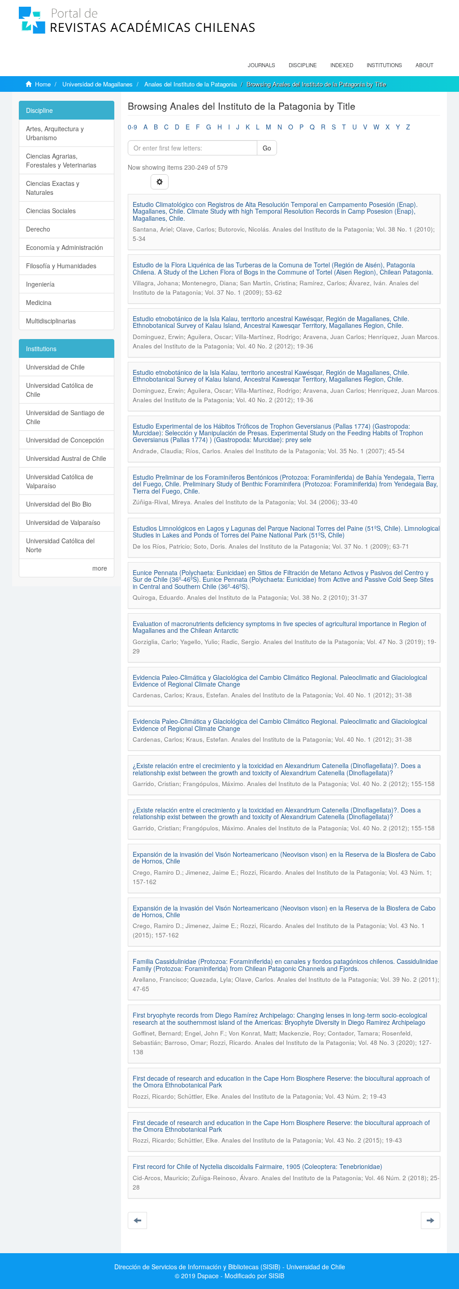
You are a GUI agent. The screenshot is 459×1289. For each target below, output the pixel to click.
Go (267, 147)
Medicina (39, 302)
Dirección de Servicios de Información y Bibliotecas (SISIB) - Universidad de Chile (229, 1266)
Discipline (303, 65)
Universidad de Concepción (65, 439)
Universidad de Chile (55, 366)
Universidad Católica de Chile (59, 390)
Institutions (384, 65)
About (424, 65)
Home (43, 84)
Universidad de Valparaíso (63, 522)
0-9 (132, 126)
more (99, 567)
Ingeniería (40, 283)
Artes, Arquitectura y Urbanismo (55, 133)
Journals (261, 65)
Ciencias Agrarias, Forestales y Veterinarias (61, 160)
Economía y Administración (64, 247)
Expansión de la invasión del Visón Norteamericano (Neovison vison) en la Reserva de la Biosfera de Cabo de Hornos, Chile (284, 857)
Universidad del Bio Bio (58, 503)
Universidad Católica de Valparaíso (59, 481)
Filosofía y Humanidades (61, 265)
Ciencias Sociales (51, 210)
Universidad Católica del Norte (60, 545)
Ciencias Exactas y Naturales (52, 188)
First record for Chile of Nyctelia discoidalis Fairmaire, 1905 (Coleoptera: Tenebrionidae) (257, 1166)
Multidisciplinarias (51, 320)
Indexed (341, 65)
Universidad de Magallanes (97, 84)
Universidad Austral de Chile (66, 458)
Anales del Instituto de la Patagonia (190, 84)
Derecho (38, 228)
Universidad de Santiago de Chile (65, 417)
